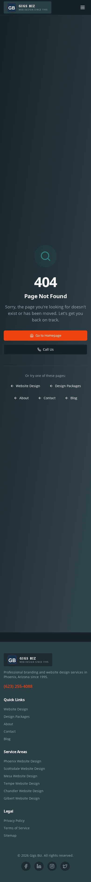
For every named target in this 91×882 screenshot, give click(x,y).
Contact (50, 398)
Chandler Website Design (23, 791)
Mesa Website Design (20, 776)
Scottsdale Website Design (24, 768)
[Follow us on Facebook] (26, 866)
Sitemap (10, 835)
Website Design (28, 386)
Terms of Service (17, 828)
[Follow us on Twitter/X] (65, 866)
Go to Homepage (48, 335)
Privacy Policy (14, 820)
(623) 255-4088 (18, 686)
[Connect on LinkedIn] (39, 866)
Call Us (48, 349)
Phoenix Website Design (22, 761)
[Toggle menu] (82, 7)
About (24, 398)
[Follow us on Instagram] (52, 866)
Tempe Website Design (22, 783)
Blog (73, 398)
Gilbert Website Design (22, 798)
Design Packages (68, 386)
